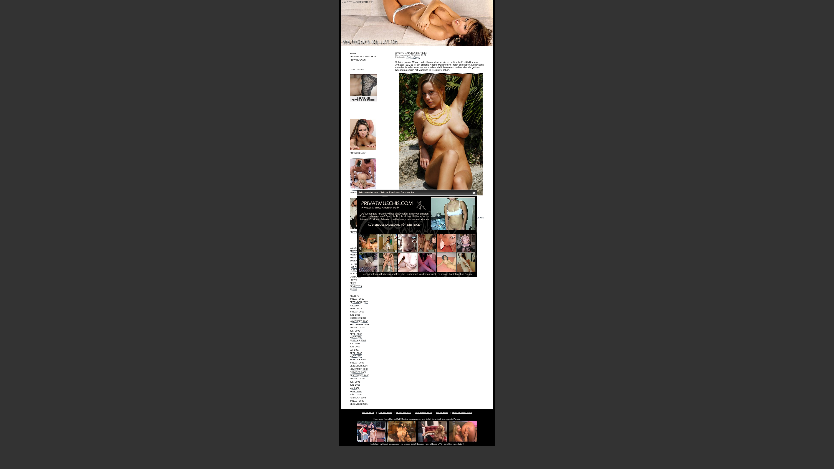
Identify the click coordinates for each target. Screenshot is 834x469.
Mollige (355, 273)
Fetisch (354, 264)
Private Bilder (442, 412)
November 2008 (359, 321)
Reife (353, 283)
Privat (353, 280)
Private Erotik (368, 412)
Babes (353, 254)
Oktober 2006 (358, 372)
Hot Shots (356, 267)
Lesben (354, 270)
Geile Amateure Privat (462, 412)
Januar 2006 (357, 401)
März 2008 (356, 337)
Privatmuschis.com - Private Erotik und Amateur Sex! (387, 192)
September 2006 (359, 375)
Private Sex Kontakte (363, 56)
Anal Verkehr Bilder (423, 412)
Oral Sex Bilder (385, 412)
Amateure (356, 251)
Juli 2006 (355, 382)
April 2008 (356, 334)
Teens (353, 289)
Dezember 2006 (359, 366)
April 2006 (356, 391)
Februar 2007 (358, 359)
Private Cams (358, 60)
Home (353, 53)
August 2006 (357, 378)
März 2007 (356, 356)
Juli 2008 (355, 331)
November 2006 (359, 369)
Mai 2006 (354, 388)
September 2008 (359, 324)
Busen (353, 260)
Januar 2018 (357, 299)
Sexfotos (356, 286)
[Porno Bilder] (363, 150)
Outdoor (355, 277)
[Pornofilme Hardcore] (402, 442)
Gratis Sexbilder (403, 412)
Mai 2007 (354, 350)
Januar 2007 (357, 363)
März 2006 (356, 394)
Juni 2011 (355, 315)
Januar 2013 (357, 311)
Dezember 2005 (359, 404)
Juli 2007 (355, 343)
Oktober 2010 (358, 318)
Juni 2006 (355, 385)
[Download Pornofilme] (463, 442)
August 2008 (357, 327)
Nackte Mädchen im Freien (411, 53)
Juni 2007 (355, 346)
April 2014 (356, 308)
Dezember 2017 (359, 302)
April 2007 (356, 353)
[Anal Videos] (432, 442)
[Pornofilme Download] (371, 442)
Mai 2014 (354, 305)
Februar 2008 (358, 340)
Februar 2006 (358, 397)
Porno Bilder (358, 153)
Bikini (353, 257)
